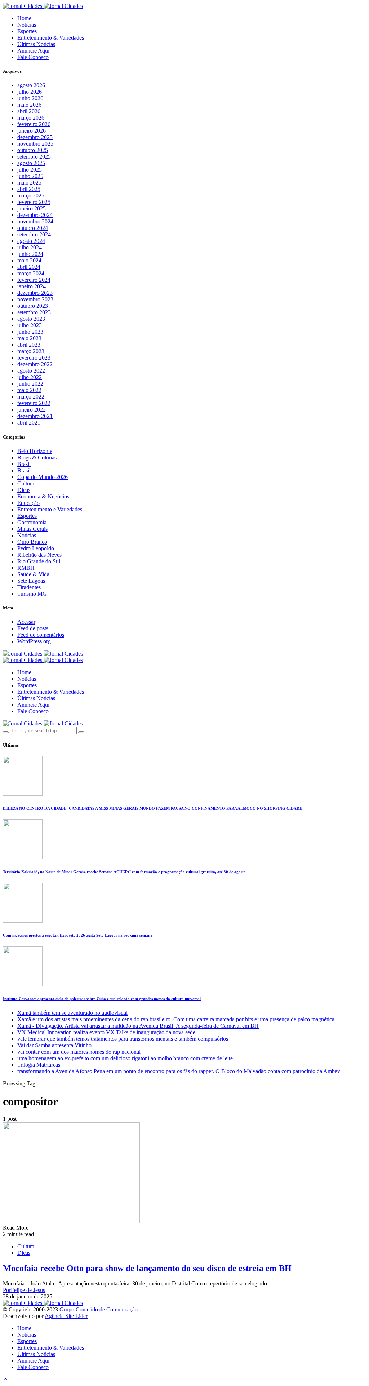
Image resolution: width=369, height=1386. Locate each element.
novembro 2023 (35, 299)
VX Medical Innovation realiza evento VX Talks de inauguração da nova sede (106, 1032)
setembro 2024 (34, 234)
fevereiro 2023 (33, 358)
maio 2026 (29, 105)
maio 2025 (29, 182)
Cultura (25, 483)
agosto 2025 (31, 163)
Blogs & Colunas (37, 457)
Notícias (26, 25)
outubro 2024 (32, 228)
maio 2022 (29, 390)
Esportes (27, 31)
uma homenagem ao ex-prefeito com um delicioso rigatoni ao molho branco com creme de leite (125, 1058)
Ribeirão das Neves (39, 555)
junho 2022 (30, 384)
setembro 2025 (34, 157)
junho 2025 (30, 176)
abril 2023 (28, 345)
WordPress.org (34, 641)
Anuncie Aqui (33, 51)
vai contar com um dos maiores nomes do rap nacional (79, 1052)
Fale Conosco (33, 57)
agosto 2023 (31, 319)
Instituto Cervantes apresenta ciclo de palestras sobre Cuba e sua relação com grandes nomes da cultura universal (102, 998)
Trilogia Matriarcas (38, 1065)
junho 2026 (30, 98)
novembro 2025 (35, 144)
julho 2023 (29, 325)
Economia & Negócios (43, 496)
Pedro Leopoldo (35, 548)
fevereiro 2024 (33, 280)
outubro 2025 (32, 150)
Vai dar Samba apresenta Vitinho (54, 1045)
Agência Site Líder (66, 1316)
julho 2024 (29, 247)
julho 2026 (29, 92)
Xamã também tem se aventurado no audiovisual (72, 1013)
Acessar (26, 622)
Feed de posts (32, 628)
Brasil (24, 464)
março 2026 (30, 118)
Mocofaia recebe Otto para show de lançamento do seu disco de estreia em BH (147, 1268)
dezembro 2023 (35, 293)
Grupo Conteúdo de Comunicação (98, 1309)
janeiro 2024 (31, 286)
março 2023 (30, 351)
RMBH (26, 568)
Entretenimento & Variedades (50, 38)
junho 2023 (30, 332)
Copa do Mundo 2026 (42, 477)
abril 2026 (28, 111)
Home (24, 18)
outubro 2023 (32, 306)
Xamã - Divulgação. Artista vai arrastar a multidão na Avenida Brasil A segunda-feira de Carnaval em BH (138, 1026)
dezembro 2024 (35, 215)
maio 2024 (29, 260)
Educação (28, 503)
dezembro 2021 (35, 416)
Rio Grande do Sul (38, 561)
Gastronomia (31, 522)
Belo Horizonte (34, 451)
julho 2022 (29, 377)
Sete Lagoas (31, 581)
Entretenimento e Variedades (49, 509)
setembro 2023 (34, 312)
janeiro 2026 (31, 131)
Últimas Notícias (36, 44)
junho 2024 (30, 254)
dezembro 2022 (35, 364)
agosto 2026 (31, 85)
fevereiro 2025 (33, 202)
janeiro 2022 (31, 410)
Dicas (23, 490)
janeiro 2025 (31, 208)
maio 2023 (29, 338)
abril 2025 (28, 189)
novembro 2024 (35, 221)
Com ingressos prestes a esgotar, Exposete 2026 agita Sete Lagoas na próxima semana (77, 935)
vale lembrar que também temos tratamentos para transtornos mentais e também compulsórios (122, 1039)
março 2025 (30, 195)
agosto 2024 (31, 241)
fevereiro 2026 (33, 124)
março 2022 (30, 397)
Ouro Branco (32, 542)
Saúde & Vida (33, 574)
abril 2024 (28, 267)
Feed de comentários (40, 635)
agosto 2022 (31, 371)
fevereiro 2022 (33, 403)
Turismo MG (32, 594)
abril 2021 (28, 422)
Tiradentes (29, 587)
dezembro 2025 (35, 137)
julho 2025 (29, 169)
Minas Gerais (32, 529)
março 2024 (30, 273)
